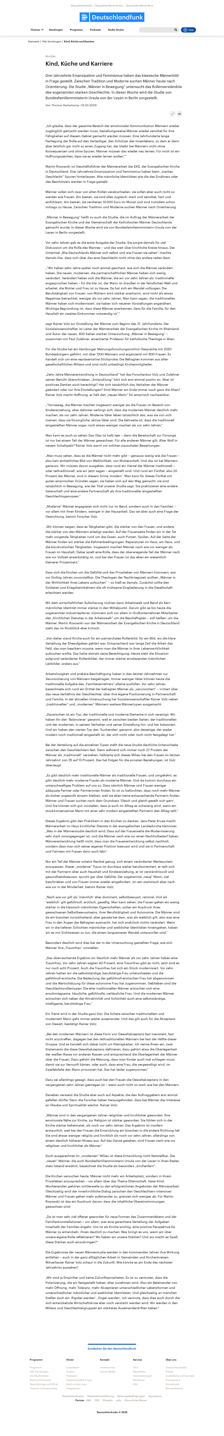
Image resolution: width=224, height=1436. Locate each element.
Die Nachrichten (39, 1375)
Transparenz (173, 1379)
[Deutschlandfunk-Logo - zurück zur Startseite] (112, 17)
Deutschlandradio (81, 5)
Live (191, 30)
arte (118, 1400)
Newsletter (139, 1371)
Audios (70, 1371)
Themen (35, 30)
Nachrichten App (76, 1384)
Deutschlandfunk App (79, 1379)
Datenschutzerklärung (100, 1396)
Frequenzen (73, 1388)
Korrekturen (172, 1384)
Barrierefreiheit (174, 1388)
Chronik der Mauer (135, 1400)
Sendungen (56, 30)
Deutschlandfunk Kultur (109, 5)
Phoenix (108, 1400)
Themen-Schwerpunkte (43, 1388)
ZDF (97, 1400)
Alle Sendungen (51, 41)
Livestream (72, 1367)
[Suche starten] (175, 30)
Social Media (107, 1371)
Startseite (33, 41)
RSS (135, 1384)
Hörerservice (107, 1367)
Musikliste (139, 1379)
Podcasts (95, 30)
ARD (88, 1400)
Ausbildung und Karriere (180, 1375)
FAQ (135, 1367)
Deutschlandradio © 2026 (112, 1412)
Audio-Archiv (116, 30)
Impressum (155, 1396)
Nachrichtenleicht (40, 1379)
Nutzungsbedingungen (131, 1396)
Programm (76, 30)
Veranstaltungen (142, 1375)
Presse (169, 1371)
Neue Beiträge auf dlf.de (44, 1384)
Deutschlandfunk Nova (139, 5)
